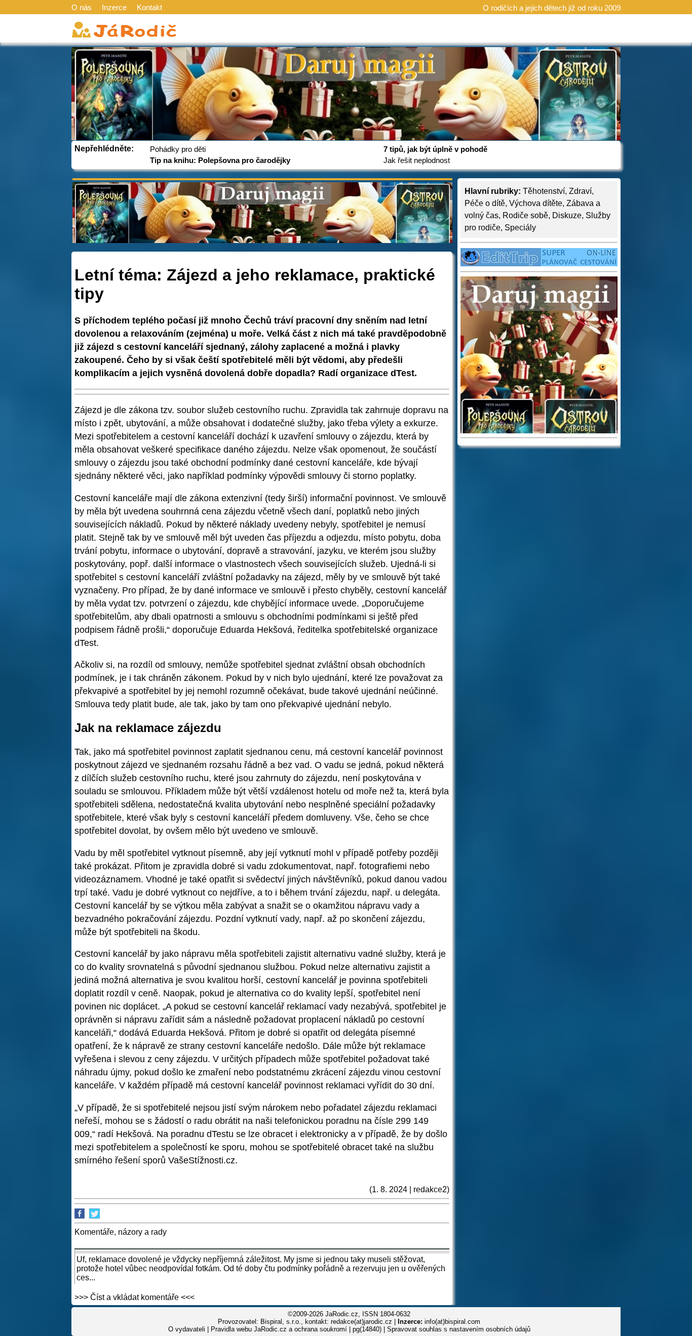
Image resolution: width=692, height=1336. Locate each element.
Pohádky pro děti (178, 149)
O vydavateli (186, 1329)
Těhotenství (544, 191)
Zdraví (580, 191)
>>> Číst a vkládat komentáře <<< (134, 1297)
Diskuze (567, 215)
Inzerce (114, 7)
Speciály (520, 227)
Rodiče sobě (525, 215)
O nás (81, 7)
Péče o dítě (485, 203)
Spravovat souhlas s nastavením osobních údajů (458, 1329)
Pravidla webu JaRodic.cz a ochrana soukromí (279, 1329)
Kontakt (149, 7)
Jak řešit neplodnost (416, 160)
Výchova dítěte (535, 203)
